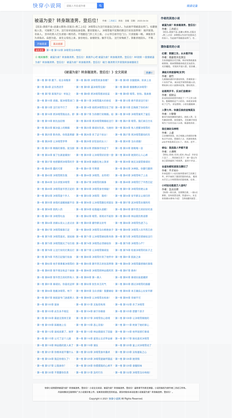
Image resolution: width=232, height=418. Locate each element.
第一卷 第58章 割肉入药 (50, 209)
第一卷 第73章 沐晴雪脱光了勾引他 (55, 243)
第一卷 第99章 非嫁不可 (128, 297)
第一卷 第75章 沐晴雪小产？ (130, 243)
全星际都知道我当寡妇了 (175, 166)
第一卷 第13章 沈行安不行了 (52, 107)
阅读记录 (192, 6)
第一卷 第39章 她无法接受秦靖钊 (132, 161)
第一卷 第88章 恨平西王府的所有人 (55, 277)
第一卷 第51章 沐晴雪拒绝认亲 (131, 188)
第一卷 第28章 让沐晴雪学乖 (52, 141)
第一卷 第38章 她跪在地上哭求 (92, 161)
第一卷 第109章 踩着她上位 (51, 324)
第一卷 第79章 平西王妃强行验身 (54, 256)
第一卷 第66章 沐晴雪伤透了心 (131, 222)
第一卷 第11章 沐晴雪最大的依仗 (93, 100)
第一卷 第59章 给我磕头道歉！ (92, 209)
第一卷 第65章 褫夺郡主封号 (91, 222)
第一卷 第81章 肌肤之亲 (128, 256)
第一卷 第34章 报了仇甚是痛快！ (54, 154)
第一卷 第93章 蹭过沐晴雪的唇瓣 (132, 284)
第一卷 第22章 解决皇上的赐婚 (53, 127)
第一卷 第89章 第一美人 (89, 277)
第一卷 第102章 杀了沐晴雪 (129, 304)
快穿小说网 (47, 5)
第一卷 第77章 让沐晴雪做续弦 (92, 250)
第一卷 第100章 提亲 (48, 304)
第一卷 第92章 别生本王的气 (91, 284)
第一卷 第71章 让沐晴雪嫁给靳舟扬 (94, 236)
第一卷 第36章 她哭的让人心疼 (131, 154)
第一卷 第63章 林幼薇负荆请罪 (131, 216)
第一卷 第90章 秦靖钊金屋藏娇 (131, 277)
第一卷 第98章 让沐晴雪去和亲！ (93, 297)
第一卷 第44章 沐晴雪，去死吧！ (93, 175)
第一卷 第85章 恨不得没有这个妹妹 (55, 270)
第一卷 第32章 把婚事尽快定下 (92, 148)
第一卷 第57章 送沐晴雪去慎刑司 (132, 202)
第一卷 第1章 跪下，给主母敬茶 (54, 80)
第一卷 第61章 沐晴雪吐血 (51, 216)
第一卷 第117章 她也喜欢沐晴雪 (132, 338)
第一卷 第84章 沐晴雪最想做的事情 (134, 263)
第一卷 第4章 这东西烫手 (50, 87)
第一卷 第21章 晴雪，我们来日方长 (134, 121)
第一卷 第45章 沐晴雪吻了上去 (131, 175)
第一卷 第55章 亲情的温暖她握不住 (55, 202)
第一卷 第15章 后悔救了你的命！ (132, 107)
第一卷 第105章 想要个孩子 (129, 311)
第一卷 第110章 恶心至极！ (90, 324)
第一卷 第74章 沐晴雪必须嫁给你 (93, 243)
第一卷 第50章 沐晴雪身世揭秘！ (93, 188)
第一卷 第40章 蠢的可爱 (50, 168)
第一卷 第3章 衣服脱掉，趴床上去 (133, 80)
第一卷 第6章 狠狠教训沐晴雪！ (132, 87)
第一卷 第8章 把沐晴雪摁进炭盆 (93, 93)
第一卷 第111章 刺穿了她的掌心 (132, 324)
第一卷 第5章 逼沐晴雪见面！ (91, 87)
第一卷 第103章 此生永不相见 (53, 311)
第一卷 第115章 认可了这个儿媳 (54, 338)
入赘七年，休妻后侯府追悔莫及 (178, 109)
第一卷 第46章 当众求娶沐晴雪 (53, 182)
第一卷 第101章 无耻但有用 (90, 304)
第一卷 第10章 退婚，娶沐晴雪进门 (55, 100)
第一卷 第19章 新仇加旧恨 (51, 121)
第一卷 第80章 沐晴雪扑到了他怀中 (94, 256)
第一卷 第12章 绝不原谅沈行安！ (132, 100)
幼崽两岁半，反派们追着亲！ (177, 91)
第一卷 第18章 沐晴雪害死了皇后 (132, 114)
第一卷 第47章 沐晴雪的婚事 (91, 182)
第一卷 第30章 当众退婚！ (129, 141)
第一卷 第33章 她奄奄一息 (129, 148)
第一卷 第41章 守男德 (87, 168)
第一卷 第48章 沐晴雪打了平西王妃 (134, 182)
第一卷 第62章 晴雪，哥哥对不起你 (94, 216)
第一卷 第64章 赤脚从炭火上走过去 (55, 222)
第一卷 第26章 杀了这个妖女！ (92, 134)
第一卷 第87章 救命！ (126, 270)
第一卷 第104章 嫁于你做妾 (90, 311)
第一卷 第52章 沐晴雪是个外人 (53, 195)
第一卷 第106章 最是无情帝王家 (54, 318)
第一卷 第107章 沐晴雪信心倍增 (93, 318)
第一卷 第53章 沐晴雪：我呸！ (92, 195)
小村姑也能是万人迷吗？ (175, 185)
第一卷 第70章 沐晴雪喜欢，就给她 (55, 236)
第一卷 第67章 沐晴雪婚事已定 (53, 229)
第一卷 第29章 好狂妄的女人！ (92, 141)
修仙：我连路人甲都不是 (175, 147)
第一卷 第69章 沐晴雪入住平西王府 (134, 229)
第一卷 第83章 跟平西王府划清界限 (94, 263)
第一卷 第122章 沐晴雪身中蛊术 (93, 352)
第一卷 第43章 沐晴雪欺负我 (52, 175)
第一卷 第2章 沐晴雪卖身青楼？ (93, 80)
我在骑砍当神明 (170, 128)
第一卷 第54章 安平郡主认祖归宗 (132, 195)
